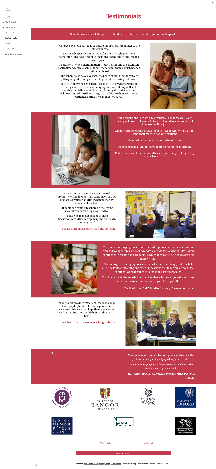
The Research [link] (10, 22)
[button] (213, 3)
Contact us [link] (9, 48)
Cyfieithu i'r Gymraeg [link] (13, 54)
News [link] (7, 43)
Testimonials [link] (11, 38)
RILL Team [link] (9, 32)
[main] (123, 15)
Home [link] (7, 16)
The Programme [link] (11, 27)
